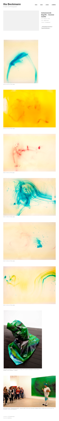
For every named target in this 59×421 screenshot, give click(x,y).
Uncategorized (47, 22)
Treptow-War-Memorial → (45, 28)
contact (47, 4)
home (36, 4)
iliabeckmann (46, 20)
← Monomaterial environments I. (47, 26)
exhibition (54, 4)
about (41, 4)
